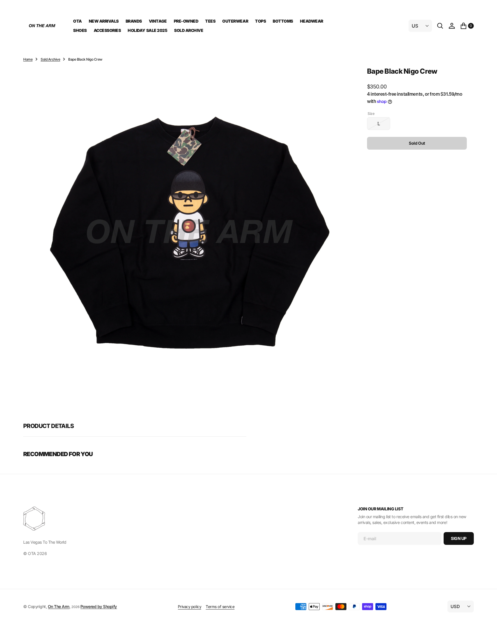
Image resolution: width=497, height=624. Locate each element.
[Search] (440, 26)
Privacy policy (189, 606)
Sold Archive (50, 59)
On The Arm (58, 606)
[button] (451, 25)
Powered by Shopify (98, 606)
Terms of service (220, 606)
